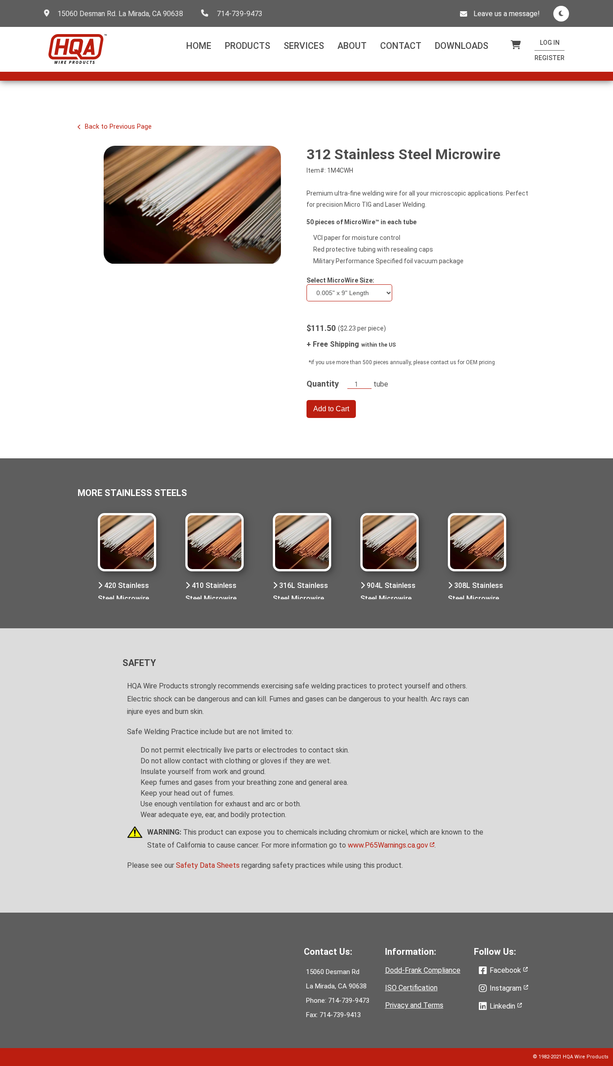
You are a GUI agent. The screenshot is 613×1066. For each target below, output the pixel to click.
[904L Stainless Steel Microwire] (389, 543)
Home (198, 45)
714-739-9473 (240, 13)
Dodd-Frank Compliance (422, 970)
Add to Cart (331, 409)
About (352, 45)
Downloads (461, 45)
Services (304, 45)
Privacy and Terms (414, 1005)
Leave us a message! (506, 13)
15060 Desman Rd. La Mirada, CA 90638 (120, 13)
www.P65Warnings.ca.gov (389, 845)
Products (247, 45)
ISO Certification (411, 987)
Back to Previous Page (117, 127)
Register (549, 57)
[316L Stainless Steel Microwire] (302, 543)
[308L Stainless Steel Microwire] (477, 543)
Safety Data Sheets (208, 865)
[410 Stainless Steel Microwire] (214, 543)
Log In (550, 42)
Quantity (322, 383)
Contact (400, 45)
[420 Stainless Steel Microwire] (127, 543)
